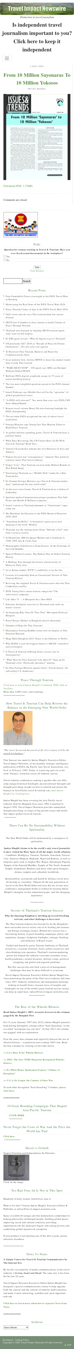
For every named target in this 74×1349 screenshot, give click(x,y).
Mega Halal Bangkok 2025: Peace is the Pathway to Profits (37, 638)
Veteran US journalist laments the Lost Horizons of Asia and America (37, 450)
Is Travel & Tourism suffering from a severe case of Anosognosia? (32, 653)
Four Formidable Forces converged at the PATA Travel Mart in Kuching (37, 298)
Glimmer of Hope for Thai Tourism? (24, 625)
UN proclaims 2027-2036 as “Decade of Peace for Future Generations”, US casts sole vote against (35, 345)
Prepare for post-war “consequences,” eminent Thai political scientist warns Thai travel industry (37, 458)
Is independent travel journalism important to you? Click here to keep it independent (37, 36)
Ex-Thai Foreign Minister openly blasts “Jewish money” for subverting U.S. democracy (37, 669)
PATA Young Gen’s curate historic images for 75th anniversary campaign (32, 593)
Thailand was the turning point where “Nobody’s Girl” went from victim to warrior (37, 531)
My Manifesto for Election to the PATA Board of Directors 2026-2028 (36, 515)
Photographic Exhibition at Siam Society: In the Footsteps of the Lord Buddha (38, 547)
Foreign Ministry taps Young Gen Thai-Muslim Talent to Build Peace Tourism (35, 426)
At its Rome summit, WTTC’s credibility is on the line (34, 570)
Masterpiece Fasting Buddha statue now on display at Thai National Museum (36, 632)
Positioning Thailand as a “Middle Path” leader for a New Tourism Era (36, 474)
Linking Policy (22, 1340)
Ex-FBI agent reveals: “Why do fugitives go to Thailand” (36, 338)
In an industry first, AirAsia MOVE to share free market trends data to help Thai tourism (38, 361)
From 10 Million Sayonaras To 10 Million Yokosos (36, 78)
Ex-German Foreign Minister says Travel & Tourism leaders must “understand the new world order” (37, 482)
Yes (8, 256)
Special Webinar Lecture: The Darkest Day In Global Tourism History (38, 555)
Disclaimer (8, 1340)
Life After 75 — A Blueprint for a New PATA (29, 599)
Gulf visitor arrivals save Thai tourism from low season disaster (34, 316)
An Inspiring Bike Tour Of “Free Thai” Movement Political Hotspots (37, 614)
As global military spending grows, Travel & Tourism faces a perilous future (37, 434)
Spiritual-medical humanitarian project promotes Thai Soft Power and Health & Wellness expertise (36, 499)
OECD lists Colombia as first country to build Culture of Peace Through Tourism (35, 324)
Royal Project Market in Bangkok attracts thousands (33, 620)
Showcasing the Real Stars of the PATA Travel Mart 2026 (35, 304)
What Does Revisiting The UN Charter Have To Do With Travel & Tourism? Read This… (35, 442)
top (69, 1345)
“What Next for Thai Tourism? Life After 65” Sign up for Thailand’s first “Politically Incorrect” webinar (35, 661)
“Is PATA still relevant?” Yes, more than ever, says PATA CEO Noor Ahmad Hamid (38, 402)
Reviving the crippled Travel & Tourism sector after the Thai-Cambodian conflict (38, 585)
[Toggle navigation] (7, 58)
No (7, 260)
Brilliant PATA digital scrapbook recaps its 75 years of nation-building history (34, 377)
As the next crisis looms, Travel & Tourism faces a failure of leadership (37, 491)
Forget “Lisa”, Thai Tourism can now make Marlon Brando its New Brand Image (38, 466)
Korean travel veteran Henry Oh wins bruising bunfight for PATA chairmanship (36, 410)
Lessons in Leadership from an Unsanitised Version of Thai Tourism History (37, 576)
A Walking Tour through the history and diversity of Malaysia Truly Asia (33, 563)
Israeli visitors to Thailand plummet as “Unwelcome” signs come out (37, 507)
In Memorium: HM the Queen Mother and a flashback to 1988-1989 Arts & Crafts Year (35, 539)
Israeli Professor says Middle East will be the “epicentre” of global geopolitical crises (37, 394)
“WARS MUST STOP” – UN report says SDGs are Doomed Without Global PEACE (36, 369)
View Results (37, 270)
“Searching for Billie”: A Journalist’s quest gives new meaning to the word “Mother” (34, 523)
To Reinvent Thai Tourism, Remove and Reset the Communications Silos (32, 353)
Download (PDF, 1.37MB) (18, 186)
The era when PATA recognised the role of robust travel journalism (35, 418)
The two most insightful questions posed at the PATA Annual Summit (38, 385)
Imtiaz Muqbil (37, 89)
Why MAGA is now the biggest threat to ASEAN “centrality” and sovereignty (37, 645)
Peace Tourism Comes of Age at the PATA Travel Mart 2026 (37, 309)
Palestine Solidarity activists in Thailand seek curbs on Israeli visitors (35, 606)
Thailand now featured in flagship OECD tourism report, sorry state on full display (35, 332)
